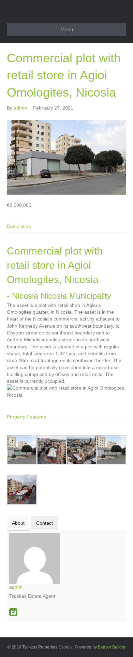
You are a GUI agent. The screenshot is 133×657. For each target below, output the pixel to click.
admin (16, 587)
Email (13, 612)
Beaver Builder (111, 647)
